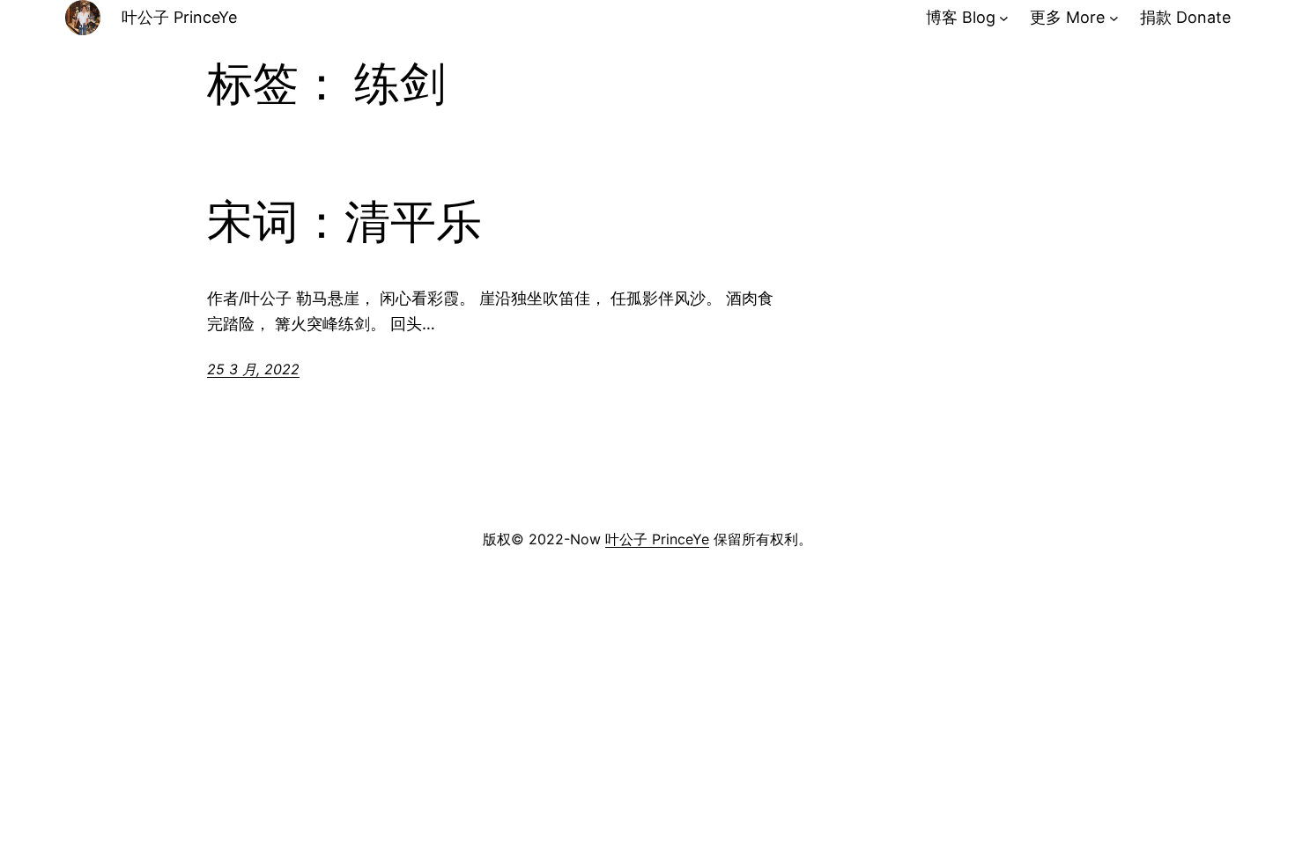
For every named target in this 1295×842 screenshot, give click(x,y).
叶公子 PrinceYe (179, 17)
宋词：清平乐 (344, 222)
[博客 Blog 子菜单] (1004, 18)
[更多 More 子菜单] (1114, 18)
